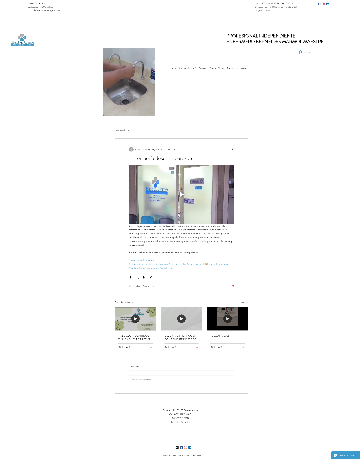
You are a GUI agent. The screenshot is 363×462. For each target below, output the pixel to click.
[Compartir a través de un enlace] (151, 277)
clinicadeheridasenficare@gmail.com (44, 10)
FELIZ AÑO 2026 (219, 336)
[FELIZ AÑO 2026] (227, 318)
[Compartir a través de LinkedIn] (144, 277)
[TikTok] (177, 447)
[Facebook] (319, 4)
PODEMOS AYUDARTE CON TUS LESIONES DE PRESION (134, 337)
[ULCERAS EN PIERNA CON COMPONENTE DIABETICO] (181, 318)
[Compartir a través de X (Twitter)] (137, 277)
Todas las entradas (122, 130)
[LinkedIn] (327, 4)
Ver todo (244, 302)
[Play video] (181, 194)
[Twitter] (323, 4)
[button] (151, 113)
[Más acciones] (232, 149)
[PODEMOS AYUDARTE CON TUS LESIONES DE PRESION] (135, 318)
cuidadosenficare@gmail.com (41, 7)
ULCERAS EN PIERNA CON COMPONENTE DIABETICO (180, 337)
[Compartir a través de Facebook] (130, 277)
